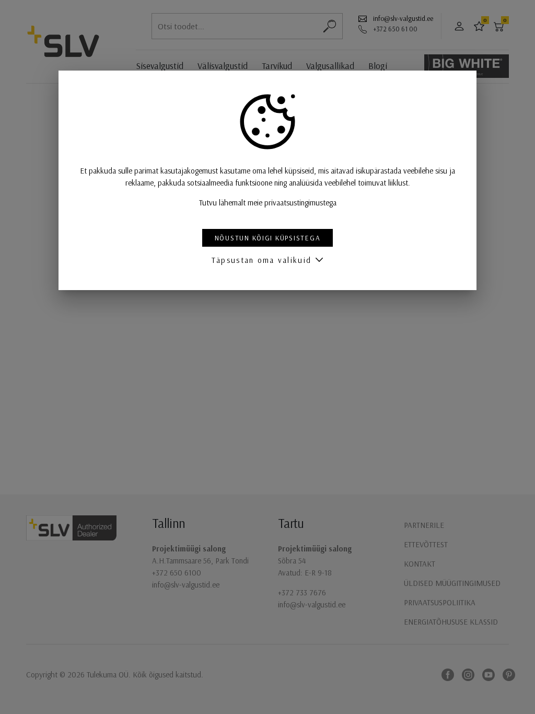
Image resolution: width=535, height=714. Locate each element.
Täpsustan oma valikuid (261, 260)
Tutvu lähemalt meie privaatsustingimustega (267, 203)
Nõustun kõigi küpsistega (268, 237)
